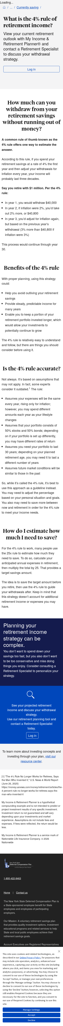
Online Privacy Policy (30, 957)
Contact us (22, 892)
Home (7, 892)
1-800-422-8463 (12, 878)
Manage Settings (31, 1009)
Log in (31, 69)
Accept (31, 1014)
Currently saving (27, 7)
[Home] (4, 7)
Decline (31, 1020)
